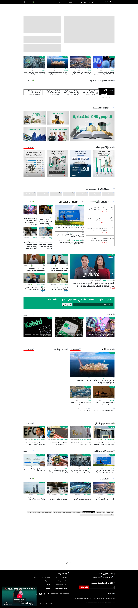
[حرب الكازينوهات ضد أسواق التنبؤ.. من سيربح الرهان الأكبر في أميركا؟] (30, 209)
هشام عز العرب (111, 254)
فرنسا (66, 274)
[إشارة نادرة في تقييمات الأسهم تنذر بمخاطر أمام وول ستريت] (80, 432)
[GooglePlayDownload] (107, 577)
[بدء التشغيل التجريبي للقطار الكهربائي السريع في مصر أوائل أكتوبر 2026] (30, 231)
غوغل (82, 205)
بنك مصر (112, 427)
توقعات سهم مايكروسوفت (89, 512)
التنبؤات (50, 317)
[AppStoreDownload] (97, 577)
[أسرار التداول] (58, 118)
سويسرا (42, 427)
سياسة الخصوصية (53, 603)
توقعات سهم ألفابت (67, 512)
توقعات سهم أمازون (77, 512)
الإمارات (42, 254)
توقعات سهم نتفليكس (108, 514)
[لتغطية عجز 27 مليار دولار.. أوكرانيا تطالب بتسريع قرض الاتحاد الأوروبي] (45, 209)
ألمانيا (113, 56)
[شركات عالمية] (35, 134)
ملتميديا (104, 280)
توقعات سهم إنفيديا (101, 512)
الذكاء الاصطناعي (40, 455)
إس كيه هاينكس (64, 455)
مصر (36, 228)
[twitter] (48, 594)
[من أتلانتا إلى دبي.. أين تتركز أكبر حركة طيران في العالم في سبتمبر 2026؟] (80, 62)
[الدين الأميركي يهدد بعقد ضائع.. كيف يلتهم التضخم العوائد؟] (57, 432)
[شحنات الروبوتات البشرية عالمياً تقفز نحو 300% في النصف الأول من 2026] (80, 460)
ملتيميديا (53, 2)
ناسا (43, 482)
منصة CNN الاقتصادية (62, 603)
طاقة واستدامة (103, 378)
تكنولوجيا (71, 2)
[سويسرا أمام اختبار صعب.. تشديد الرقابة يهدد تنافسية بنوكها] (34, 432)
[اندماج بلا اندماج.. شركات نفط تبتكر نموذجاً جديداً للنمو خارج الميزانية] (57, 62)
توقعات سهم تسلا (57, 512)
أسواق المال (84, 2)
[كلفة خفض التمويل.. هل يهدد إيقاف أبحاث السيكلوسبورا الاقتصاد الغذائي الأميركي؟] (34, 62)
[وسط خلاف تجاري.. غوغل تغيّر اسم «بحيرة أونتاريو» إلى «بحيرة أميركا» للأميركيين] (69, 215)
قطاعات (64, 2)
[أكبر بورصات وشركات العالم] (35, 118)
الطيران (89, 56)
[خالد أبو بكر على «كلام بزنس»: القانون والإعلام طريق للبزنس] (57, 259)
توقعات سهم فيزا (84, 514)
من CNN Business (34, 216)
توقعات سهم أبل (110, 512)
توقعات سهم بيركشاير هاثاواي (96, 514)
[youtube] (40, 594)
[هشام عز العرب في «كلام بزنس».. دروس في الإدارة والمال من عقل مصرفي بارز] (92, 266)
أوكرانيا (50, 205)
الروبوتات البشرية (87, 455)
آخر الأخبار (91, 2)
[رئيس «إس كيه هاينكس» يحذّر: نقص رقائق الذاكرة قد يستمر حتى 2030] (57, 460)
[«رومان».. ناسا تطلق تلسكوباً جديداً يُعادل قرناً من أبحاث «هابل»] (34, 487)
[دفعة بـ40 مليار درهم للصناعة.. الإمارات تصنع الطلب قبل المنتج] (34, 259)
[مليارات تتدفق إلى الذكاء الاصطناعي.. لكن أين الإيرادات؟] (34, 460)
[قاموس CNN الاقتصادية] (92, 126)
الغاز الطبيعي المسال (40, 274)
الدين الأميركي (65, 427)
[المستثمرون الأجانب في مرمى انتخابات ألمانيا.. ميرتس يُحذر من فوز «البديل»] (103, 62)
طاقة (77, 2)
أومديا (51, 228)
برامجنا (58, 2)
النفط (66, 56)
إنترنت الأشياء (88, 482)
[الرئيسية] (107, 2)
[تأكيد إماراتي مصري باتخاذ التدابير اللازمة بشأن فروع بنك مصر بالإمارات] (103, 432)
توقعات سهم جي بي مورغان (34, 512)
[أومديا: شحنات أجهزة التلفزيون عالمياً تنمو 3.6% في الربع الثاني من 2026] (45, 231)
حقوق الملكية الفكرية (43, 603)
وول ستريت (88, 427)
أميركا (43, 56)
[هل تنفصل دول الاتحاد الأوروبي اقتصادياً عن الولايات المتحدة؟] (57, 278)
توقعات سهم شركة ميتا (46, 512)
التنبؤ (36, 205)
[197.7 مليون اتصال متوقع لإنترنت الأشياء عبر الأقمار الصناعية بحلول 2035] (80, 487)
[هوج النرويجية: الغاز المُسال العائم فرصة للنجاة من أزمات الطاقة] (34, 278)
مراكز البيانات (88, 387)
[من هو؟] (58, 134)
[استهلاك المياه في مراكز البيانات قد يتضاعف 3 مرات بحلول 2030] (80, 392)
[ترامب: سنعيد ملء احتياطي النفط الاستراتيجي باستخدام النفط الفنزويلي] (103, 392)
